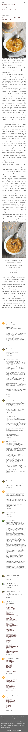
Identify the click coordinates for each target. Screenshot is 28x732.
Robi (7, 322)
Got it (19, 730)
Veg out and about (8, 5)
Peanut (8, 520)
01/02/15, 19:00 (9, 355)
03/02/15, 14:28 (9, 597)
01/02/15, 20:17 (9, 396)
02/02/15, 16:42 (9, 579)
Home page (5, 9)
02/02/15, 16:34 (9, 516)
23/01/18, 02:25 (9, 673)
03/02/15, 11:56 (9, 587)
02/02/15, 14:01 (9, 437)
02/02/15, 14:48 (9, 487)
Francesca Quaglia (10, 348)
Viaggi (11, 9)
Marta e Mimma (10, 359)
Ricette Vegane (8, 315)
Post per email (10, 314)
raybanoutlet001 (10, 658)
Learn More (11, 730)
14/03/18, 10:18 (9, 692)
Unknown (8, 441)
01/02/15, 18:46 (9, 345)
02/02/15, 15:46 (9, 508)
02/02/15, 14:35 (9, 477)
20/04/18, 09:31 (9, 712)
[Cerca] (25, 2)
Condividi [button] (4, 314)
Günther (8, 583)
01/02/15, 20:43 (9, 412)
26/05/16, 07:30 (9, 654)
